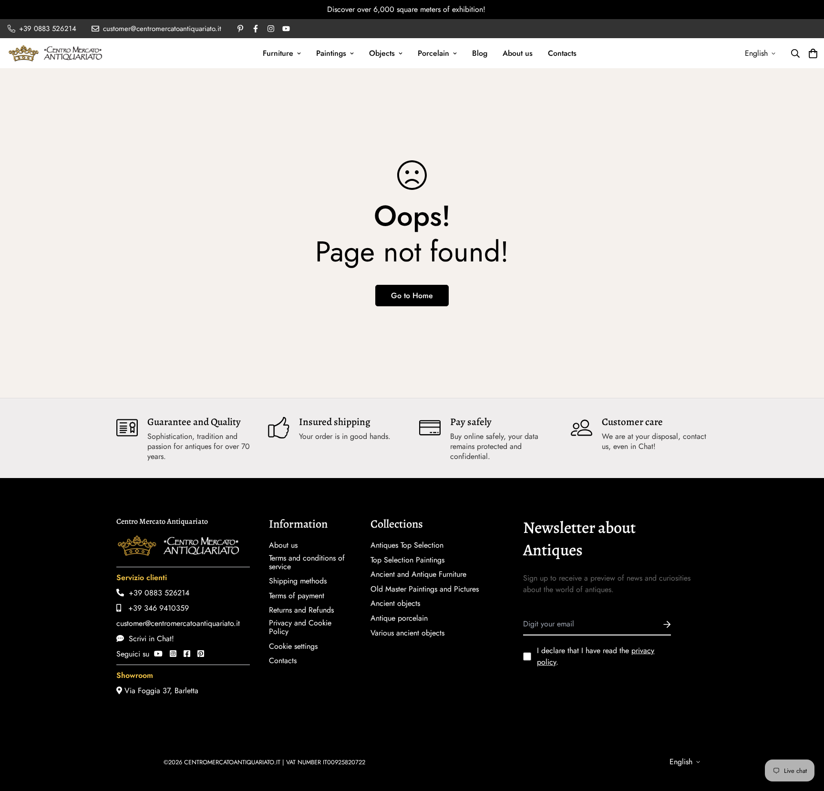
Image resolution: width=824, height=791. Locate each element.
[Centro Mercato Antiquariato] (55, 53)
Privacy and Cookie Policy (300, 627)
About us (518, 53)
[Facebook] (187, 653)
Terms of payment (296, 596)
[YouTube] (158, 653)
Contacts (562, 53)
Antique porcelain (399, 618)
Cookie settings (293, 646)
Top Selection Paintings (407, 560)
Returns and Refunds (301, 610)
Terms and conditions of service (307, 562)
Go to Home (412, 295)
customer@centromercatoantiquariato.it (178, 623)
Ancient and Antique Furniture (418, 574)
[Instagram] (173, 653)
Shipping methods (298, 581)
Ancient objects (395, 603)
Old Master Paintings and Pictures (425, 589)
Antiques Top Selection (407, 545)
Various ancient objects (407, 633)
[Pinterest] (200, 653)
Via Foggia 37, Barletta (160, 690)
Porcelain (433, 53)
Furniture (278, 53)
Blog (479, 53)
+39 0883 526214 (156, 592)
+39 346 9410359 (155, 608)
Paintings (331, 53)
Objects (382, 53)
